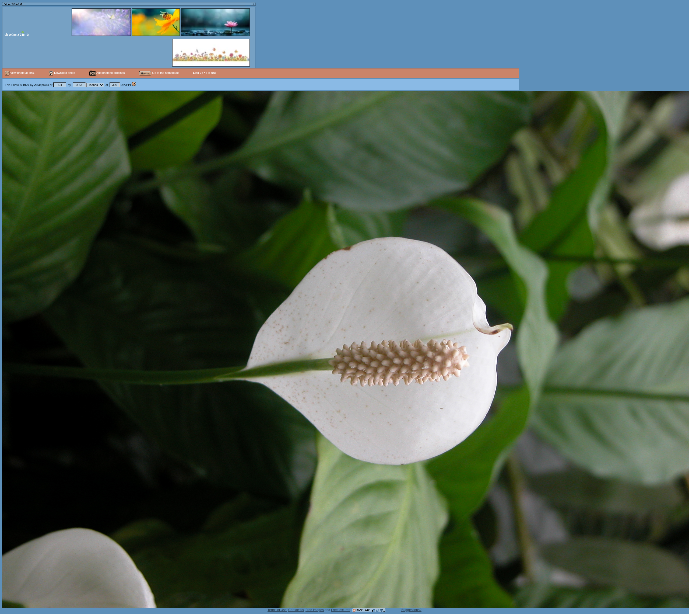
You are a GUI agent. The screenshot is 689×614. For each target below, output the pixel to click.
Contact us (296, 610)
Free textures (340, 610)
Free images (314, 610)
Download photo (64, 72)
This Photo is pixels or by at (68, 84)
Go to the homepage (165, 72)
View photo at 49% (22, 72)
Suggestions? (411, 610)
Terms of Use (277, 610)
